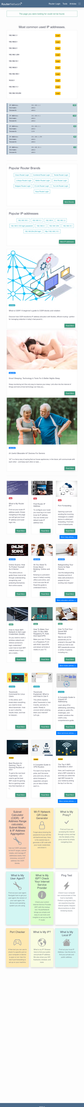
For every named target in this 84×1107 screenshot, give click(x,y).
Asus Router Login (42, 191)
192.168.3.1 (41, 226)
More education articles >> (66, 600)
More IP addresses (67, 242)
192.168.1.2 (61, 220)
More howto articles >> (68, 665)
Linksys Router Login (24, 180)
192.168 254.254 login (33, 231)
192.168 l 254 (54, 226)
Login (58, 35)
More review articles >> (67, 801)
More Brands (69, 202)
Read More (70, 325)
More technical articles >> (66, 733)
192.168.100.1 (23, 220)
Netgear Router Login (23, 186)
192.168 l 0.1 (37, 220)
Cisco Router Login (22, 175)
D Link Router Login (42, 186)
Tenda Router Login (61, 175)
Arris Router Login (60, 180)
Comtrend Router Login (41, 175)
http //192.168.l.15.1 (52, 231)
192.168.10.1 (67, 226)
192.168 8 (49, 220)
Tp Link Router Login (60, 186)
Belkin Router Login (42, 180)
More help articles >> (68, 537)
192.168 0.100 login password (22, 226)
